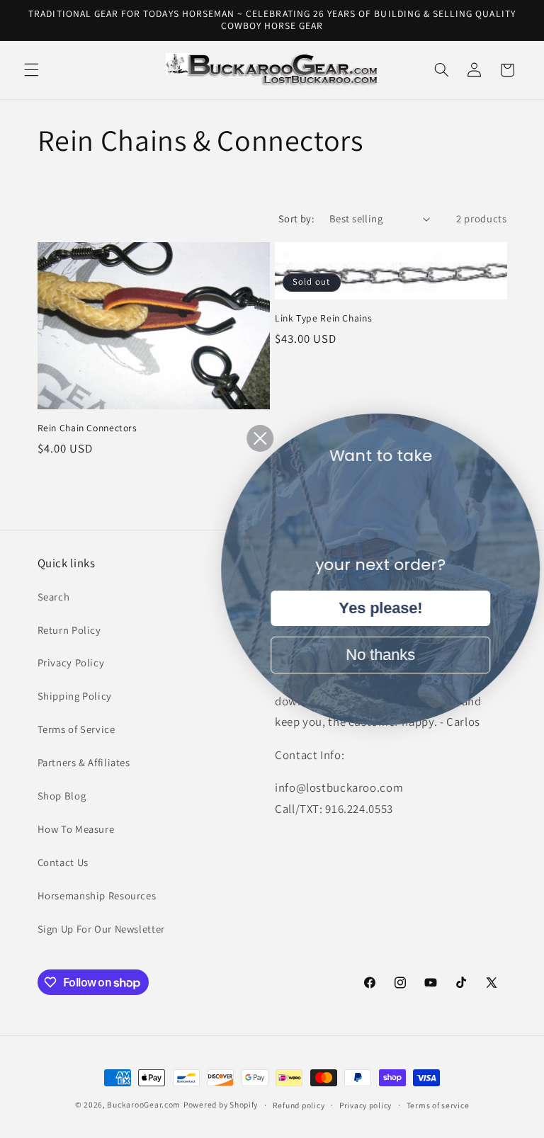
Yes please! (370, 608)
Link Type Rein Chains (323, 318)
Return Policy (69, 630)
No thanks (370, 655)
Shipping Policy (75, 695)
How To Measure (76, 829)
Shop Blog (62, 795)
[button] (31, 70)
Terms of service (438, 1105)
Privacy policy (365, 1105)
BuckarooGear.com (144, 1104)
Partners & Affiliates (84, 762)
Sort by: (296, 218)
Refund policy (299, 1105)
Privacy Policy (71, 662)
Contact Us (63, 862)
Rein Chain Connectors (87, 428)
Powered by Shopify (220, 1104)
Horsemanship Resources (97, 895)
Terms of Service (76, 729)
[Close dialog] (250, 438)
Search (54, 596)
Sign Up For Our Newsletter (101, 928)
